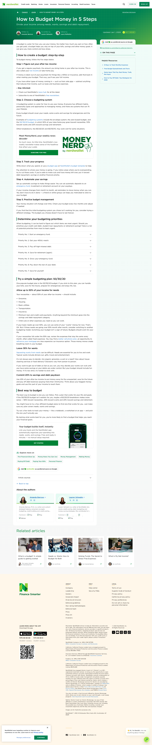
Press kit (69, 615)
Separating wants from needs (28, 352)
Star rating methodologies (75, 606)
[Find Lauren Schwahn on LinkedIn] (77, 500)
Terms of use (116, 588)
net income (34, 71)
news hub (42, 92)
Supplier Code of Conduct (121, 591)
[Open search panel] (123, 4)
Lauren (76, 497)
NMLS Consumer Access (73, 644)
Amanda (37, 497)
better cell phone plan (68, 339)
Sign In (132, 4)
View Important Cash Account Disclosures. (85, 696)
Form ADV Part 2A (97, 687)
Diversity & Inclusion (73, 600)
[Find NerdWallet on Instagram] (121, 632)
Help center (93, 588)
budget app (53, 166)
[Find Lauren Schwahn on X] (70, 500)
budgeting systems (35, 120)
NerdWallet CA (91, 735)
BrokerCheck (102, 690)
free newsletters (52, 95)
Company (69, 588)
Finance (25, 12)
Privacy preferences (119, 600)
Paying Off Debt (24, 461)
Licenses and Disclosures (89, 644)
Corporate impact (72, 597)
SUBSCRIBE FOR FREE (38, 152)
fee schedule (86, 690)
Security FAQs (94, 591)
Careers (68, 594)
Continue (41, 737)
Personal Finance (55, 461)
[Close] (149, 728)
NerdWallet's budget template (72, 166)
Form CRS (87, 687)
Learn (33, 12)
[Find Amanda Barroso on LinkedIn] (34, 500)
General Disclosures (75, 690)
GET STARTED (38, 443)
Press (68, 612)
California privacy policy (121, 597)
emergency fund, (23, 186)
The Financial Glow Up (26, 457)
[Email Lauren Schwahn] (73, 500)
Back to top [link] (24, 484)
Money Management (68, 457)
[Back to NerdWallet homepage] (17, 12)
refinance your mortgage (26, 341)
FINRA (104, 683)
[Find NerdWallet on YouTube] (117, 632)
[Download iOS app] (25, 634)
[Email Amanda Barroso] (31, 500)
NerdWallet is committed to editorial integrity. (117, 48)
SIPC (108, 683)
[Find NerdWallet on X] (113, 632)
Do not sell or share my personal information (120, 604)
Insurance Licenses (96, 655)
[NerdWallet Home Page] (10, 4)
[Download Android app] (40, 634)
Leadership (70, 591)
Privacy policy (117, 594)
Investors (69, 618)
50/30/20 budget (27, 122)
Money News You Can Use (47, 457)
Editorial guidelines (73, 603)
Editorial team (71, 609)
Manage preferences (24, 737)
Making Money (84, 457)
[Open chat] (147, 740)
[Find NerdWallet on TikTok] (129, 632)
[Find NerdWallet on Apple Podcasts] (125, 632)
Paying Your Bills (39, 461)
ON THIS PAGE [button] (108, 53)
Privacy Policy (70, 688)
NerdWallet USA (74, 735)
